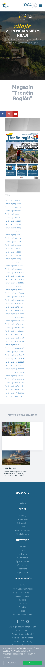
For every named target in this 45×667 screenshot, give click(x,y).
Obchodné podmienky (22, 641)
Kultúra (22, 550)
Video (22, 611)
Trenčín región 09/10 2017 (14, 369)
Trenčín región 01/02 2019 (14, 341)
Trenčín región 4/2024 (13, 238)
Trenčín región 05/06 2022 (14, 276)
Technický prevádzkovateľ (22, 634)
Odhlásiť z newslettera (22, 614)
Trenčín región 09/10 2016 (14, 389)
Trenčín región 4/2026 (13, 200)
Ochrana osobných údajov (23, 645)
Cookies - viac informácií (22, 638)
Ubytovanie (22, 554)
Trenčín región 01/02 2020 (14, 321)
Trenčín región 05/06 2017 (14, 376)
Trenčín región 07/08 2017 (14, 372)
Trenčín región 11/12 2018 (14, 345)
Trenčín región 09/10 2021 (14, 290)
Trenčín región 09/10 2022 (14, 269)
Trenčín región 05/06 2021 (14, 297)
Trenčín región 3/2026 (13, 204)
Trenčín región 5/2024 (13, 235)
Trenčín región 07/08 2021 (14, 293)
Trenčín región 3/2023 (13, 255)
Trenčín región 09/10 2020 (14, 310)
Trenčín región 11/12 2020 (14, 307)
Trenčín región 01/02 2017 (14, 383)
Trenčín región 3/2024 (13, 242)
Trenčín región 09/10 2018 (14, 348)
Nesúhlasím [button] (12, 663)
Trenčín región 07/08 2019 (14, 331)
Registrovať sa (25, 5)
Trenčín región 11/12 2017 (14, 365)
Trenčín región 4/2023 (13, 252)
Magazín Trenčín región (22, 592)
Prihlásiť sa (29, 5)
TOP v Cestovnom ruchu (22, 589)
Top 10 (22, 499)
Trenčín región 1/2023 (13, 262)
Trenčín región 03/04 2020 (14, 317)
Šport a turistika (22, 561)
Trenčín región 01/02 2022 (14, 283)
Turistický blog (22, 534)
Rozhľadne (22, 569)
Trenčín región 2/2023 (13, 259)
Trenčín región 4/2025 (13, 221)
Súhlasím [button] (32, 663)
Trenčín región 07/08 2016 (14, 393)
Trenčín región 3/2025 (13, 224)
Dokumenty (22, 603)
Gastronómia (22, 558)
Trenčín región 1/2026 (13, 211)
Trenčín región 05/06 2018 (14, 355)
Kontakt (22, 600)
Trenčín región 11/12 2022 (14, 266)
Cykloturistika (22, 523)
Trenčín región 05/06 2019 (14, 334)
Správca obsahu (22, 630)
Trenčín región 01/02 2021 (14, 303)
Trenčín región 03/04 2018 (14, 358)
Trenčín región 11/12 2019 (14, 324)
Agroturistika (22, 572)
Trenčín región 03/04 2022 (14, 279)
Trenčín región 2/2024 (13, 245)
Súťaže (22, 527)
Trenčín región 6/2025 (13, 214)
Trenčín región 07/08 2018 (14, 352)
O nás (22, 585)
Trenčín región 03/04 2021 (14, 300)
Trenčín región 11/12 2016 (14, 386)
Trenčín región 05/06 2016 (14, 396)
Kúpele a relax (22, 565)
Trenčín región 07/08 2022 (14, 272)
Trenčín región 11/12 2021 (14, 286)
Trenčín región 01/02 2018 (14, 362)
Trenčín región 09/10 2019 (14, 328)
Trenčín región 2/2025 (13, 228)
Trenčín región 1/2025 (12, 231)
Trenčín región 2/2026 (13, 207)
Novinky (22, 516)
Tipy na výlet (22, 519)
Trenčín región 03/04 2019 (14, 338)
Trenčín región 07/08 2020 (14, 314)
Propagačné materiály (23, 596)
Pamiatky (22, 547)
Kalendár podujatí (22, 530)
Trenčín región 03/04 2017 (14, 379)
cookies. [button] (7, 657)
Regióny (22, 503)
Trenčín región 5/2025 (13, 217)
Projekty (22, 607)
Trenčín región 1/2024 (13, 248)
